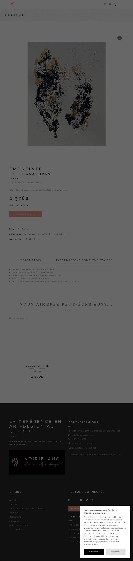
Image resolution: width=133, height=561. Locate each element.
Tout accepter (93, 552)
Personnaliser (115, 552)
